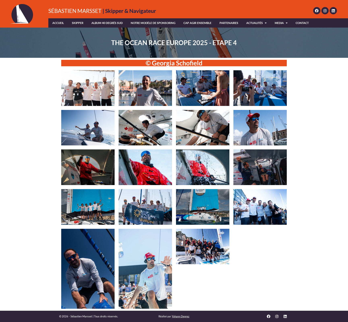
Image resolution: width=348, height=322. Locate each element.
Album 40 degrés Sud (107, 23)
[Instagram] (325, 10)
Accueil (58, 23)
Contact (302, 23)
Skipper (77, 23)
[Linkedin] (333, 10)
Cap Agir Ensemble (197, 23)
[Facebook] (316, 10)
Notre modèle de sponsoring (153, 23)
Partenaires (229, 23)
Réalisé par (173, 316)
